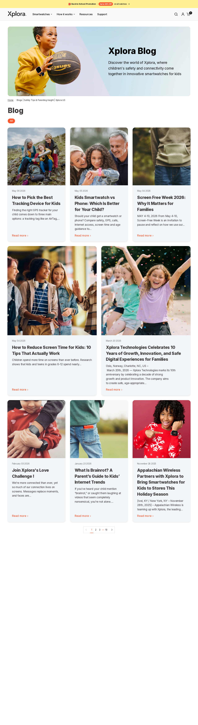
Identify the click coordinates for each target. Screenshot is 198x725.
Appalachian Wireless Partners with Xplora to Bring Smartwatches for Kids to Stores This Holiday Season (161, 482)
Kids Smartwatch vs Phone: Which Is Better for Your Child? (97, 203)
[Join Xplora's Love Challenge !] (36, 429)
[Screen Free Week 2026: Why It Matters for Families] (162, 156)
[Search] (176, 14)
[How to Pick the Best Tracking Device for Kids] (36, 156)
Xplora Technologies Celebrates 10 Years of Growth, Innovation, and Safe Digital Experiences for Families (143, 353)
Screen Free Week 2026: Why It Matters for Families (161, 203)
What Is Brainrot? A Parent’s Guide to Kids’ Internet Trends (97, 476)
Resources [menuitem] (86, 14)
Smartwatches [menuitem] (41, 14)
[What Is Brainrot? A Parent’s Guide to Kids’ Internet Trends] (99, 429)
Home (10, 100)
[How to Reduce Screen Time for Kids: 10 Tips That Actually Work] (52, 290)
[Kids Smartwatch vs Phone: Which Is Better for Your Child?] (99, 156)
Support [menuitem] (102, 14)
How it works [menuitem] (65, 14)
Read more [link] (19, 235)
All (11, 120)
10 (106, 529)
